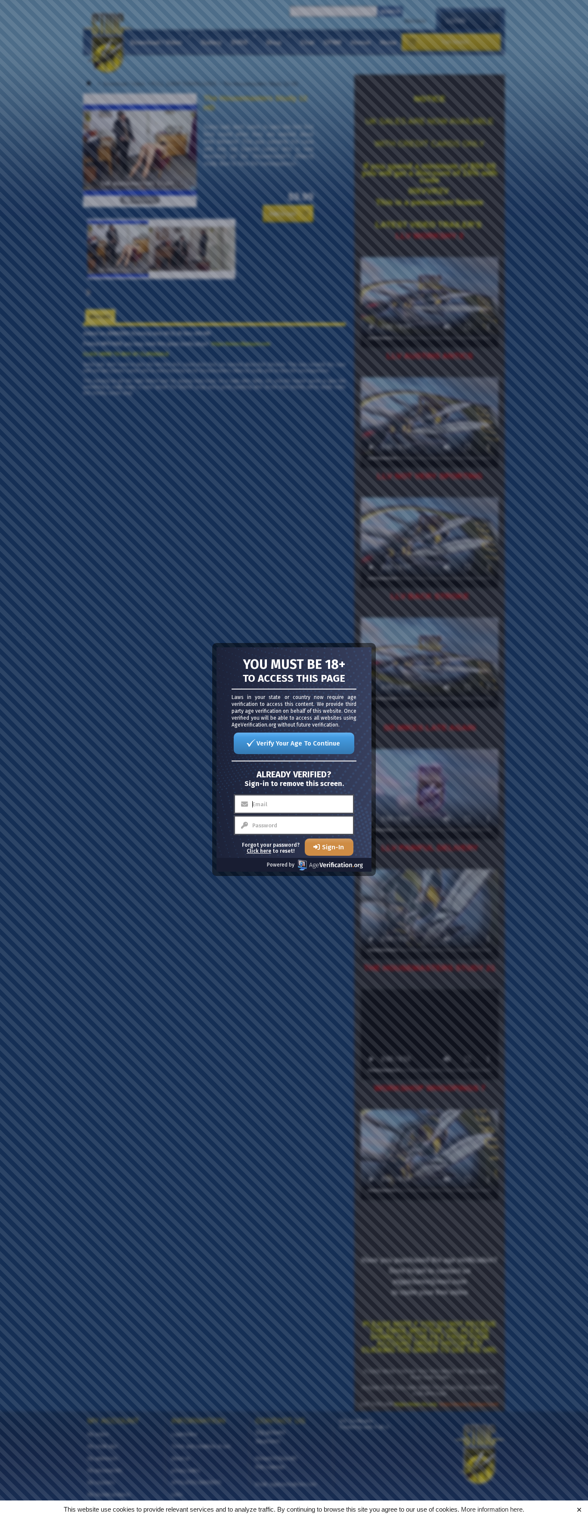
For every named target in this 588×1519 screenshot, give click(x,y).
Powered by (280, 865)
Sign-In (333, 847)
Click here (259, 851)
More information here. (492, 1509)
